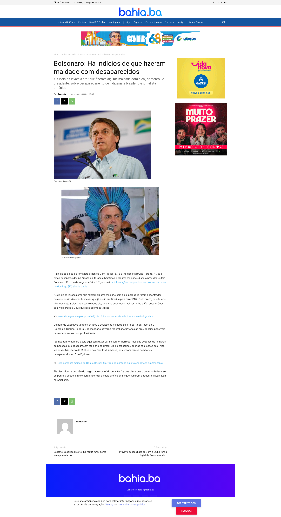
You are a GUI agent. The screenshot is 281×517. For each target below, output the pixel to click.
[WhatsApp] (72, 101)
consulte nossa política (132, 504)
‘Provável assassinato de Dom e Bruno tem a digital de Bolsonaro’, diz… (143, 453)
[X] (221, 3)
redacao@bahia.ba (144, 489)
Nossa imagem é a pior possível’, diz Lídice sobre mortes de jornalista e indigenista (105, 316)
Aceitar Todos (186, 503)
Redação (62, 94)
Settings (110, 504)
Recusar (186, 510)
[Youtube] (225, 3)
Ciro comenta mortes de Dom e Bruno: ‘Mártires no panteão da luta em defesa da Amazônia (110, 362)
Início (56, 54)
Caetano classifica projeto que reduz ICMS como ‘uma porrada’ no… (80, 453)
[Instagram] (218, 3)
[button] (223, 22)
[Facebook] (214, 3)
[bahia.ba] (140, 11)
